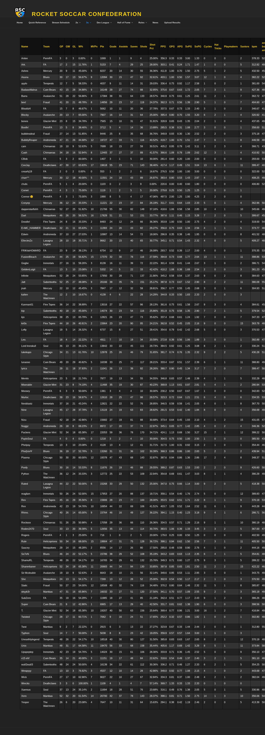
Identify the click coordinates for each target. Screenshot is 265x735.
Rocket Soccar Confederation (87, 14)
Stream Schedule (61, 22)
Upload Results (172, 22)
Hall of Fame (123, 22)
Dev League (103, 22)
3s (87, 22)
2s (77, 22)
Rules (141, 22)
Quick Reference (37, 22)
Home (20, 22)
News (155, 22)
